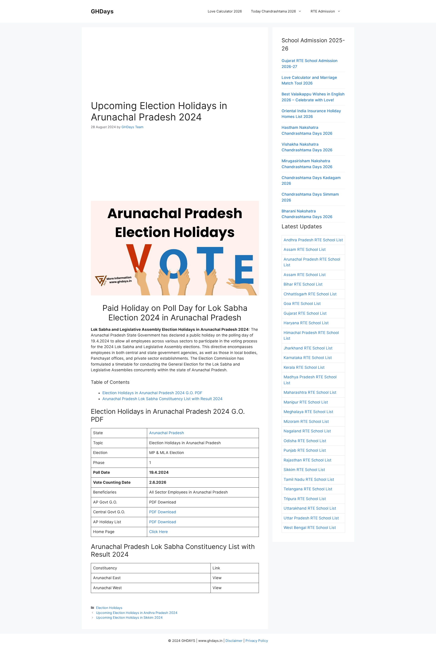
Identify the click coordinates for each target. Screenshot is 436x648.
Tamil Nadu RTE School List (309, 479)
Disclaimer (234, 640)
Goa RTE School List (302, 303)
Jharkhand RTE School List (308, 348)
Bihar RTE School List (303, 284)
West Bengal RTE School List (310, 527)
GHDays (102, 11)
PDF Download (162, 512)
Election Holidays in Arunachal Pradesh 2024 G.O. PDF (152, 393)
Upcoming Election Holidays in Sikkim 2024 (129, 617)
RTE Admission (323, 11)
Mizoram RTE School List (306, 421)
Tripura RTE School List (305, 498)
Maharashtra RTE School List (310, 392)
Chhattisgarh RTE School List (310, 294)
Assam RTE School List (305, 249)
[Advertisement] (175, 68)
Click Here (158, 531)
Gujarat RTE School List (305, 313)
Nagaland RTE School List (307, 431)
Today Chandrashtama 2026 (273, 11)
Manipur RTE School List (306, 402)
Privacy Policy (256, 640)
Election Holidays (109, 608)
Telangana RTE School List (308, 489)
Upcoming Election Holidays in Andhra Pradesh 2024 (136, 613)
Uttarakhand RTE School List (310, 508)
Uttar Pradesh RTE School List (311, 518)
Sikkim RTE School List (304, 469)
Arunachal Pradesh (166, 433)
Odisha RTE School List (305, 441)
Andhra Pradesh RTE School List (313, 240)
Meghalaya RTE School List (308, 411)
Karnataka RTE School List (308, 357)
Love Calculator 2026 (225, 11)
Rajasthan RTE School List (307, 460)
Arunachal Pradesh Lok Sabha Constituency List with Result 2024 (162, 398)
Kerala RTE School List (304, 367)
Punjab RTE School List (305, 450)
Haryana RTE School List (306, 323)
